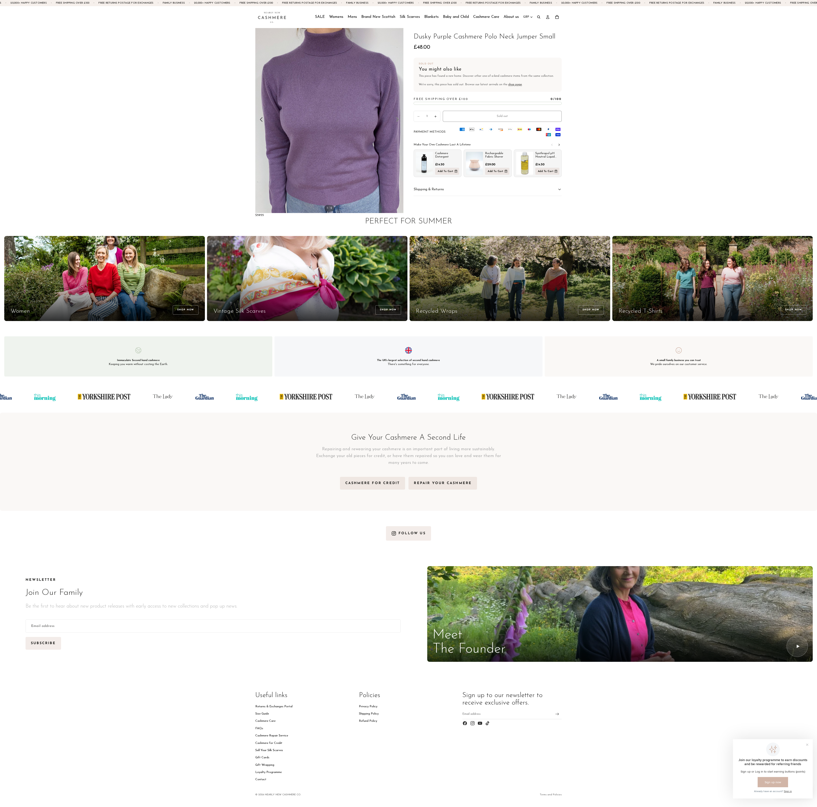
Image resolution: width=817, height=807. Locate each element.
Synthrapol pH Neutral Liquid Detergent (545, 155)
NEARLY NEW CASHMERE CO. (283, 794)
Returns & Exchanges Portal (274, 706)
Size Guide (262, 713)
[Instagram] (472, 723)
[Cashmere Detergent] (424, 163)
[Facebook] (464, 723)
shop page (515, 84)
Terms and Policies (551, 794)
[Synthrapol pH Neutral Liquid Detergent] (524, 163)
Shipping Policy (369, 713)
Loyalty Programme (268, 772)
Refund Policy (368, 721)
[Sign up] (557, 714)
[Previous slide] (260, 120)
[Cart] (557, 17)
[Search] (538, 17)
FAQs (259, 728)
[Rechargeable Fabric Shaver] (474, 163)
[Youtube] (480, 723)
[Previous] (551, 144)
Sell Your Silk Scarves (269, 750)
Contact (260, 779)
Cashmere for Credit (268, 742)
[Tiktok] (487, 723)
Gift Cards (262, 757)
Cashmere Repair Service (271, 735)
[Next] (559, 144)
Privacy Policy (368, 706)
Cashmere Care (265, 721)
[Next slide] (398, 120)
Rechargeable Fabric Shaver (494, 155)
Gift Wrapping (264, 765)
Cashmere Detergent (442, 155)
